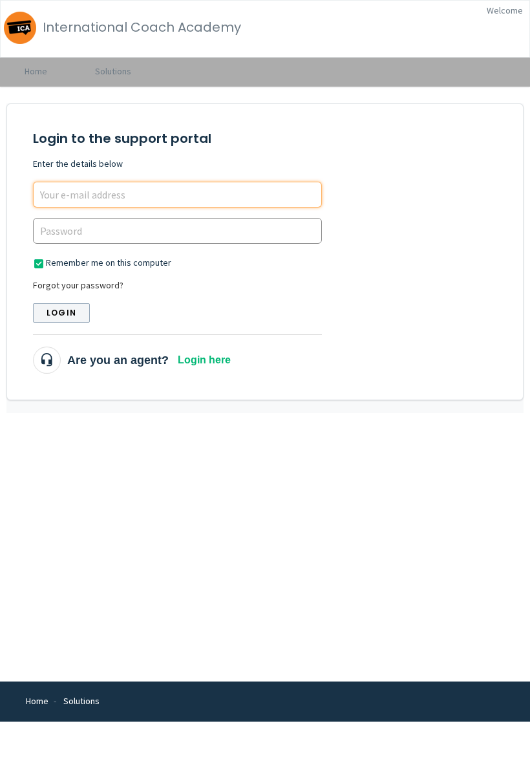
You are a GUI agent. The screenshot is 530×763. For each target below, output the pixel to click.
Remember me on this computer (108, 262)
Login (61, 312)
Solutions (113, 71)
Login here (204, 359)
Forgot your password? (78, 285)
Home (36, 71)
